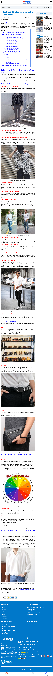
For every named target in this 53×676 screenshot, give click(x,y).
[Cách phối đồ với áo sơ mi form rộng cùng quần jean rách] (18, 221)
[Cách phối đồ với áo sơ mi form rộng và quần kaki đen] (18, 289)
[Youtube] (48, 656)
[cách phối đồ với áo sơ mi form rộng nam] (18, 488)
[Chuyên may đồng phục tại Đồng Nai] (26, 2)
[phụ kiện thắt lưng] (18, 390)
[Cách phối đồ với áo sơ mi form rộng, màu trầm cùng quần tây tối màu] (18, 110)
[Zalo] (51, 656)
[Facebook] (41, 656)
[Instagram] (44, 656)
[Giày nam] (18, 348)
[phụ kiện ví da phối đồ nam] (18, 434)
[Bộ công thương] (6, 662)
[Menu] (51, 2)
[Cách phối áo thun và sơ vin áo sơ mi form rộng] (18, 162)
